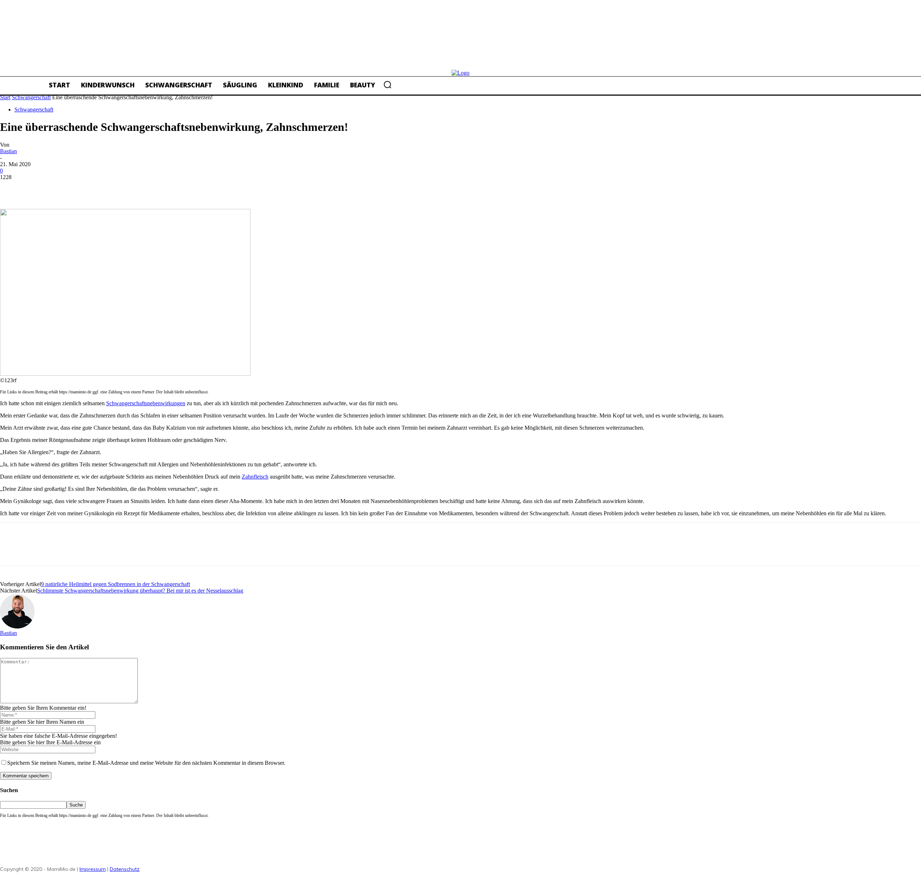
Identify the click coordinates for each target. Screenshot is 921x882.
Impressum (93, 869)
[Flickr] (162, 866)
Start (5, 97)
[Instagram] (178, 866)
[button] (387, 84)
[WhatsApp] (89, 188)
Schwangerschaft (31, 97)
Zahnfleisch (255, 477)
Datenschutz (125, 869)
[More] (116, 188)
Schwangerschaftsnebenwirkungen (145, 403)
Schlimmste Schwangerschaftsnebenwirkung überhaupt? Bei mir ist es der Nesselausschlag (140, 591)
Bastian (8, 151)
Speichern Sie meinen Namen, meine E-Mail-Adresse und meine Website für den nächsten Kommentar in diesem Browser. (146, 763)
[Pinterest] (64, 188)
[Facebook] (12, 188)
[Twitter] (38, 188)
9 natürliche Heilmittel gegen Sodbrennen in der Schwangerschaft (115, 584)
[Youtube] (210, 866)
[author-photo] (17, 626)
